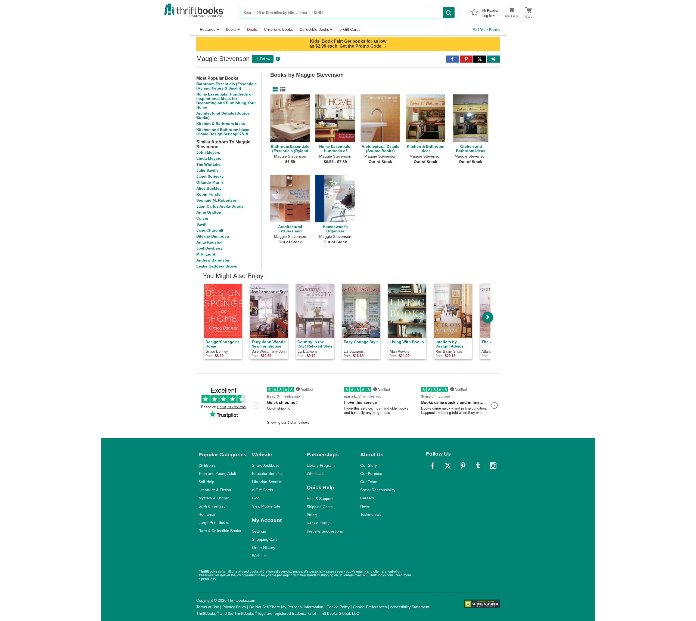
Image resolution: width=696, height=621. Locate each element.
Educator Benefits (267, 473)
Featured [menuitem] (208, 29)
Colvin (202, 218)
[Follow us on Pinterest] (463, 465)
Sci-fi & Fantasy (211, 506)
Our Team (368, 481)
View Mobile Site (266, 506)
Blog (256, 498)
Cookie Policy (338, 607)
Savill (201, 224)
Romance (206, 514)
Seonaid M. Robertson (217, 200)
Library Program (321, 465)
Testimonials (370, 514)
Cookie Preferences (370, 607)
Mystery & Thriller (213, 498)
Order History (263, 547)
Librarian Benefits (267, 481)
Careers (367, 498)
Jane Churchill (209, 230)
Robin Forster (209, 194)
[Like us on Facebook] (432, 465)
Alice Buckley (209, 188)
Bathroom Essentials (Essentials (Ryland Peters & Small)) (226, 86)
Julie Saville (207, 170)
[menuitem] (490, 11)
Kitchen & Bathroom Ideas (220, 123)
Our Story (368, 465)
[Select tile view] (281, 89)
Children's (207, 465)
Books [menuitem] (231, 29)
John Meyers (208, 152)
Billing (312, 515)
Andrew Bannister (212, 260)
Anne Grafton (208, 212)
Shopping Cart (264, 539)
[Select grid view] (274, 89)
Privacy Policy (234, 607)
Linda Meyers (208, 158)
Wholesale (316, 473)
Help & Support (320, 498)
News (365, 506)
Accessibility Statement (409, 607)
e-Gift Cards (262, 490)
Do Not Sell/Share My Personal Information (286, 607)
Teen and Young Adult (217, 473)
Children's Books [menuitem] (278, 29)
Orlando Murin (209, 182)
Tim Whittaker (209, 164)
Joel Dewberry (209, 248)
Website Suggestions (325, 531)
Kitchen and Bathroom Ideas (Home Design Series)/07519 (222, 131)
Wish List (260, 556)
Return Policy (318, 523)
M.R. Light (205, 254)
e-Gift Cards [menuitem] (350, 29)
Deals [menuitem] (252, 29)
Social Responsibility (377, 490)
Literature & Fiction (214, 490)
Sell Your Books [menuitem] (486, 29)
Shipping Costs (320, 507)
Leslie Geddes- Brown (216, 266)
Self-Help (206, 481)
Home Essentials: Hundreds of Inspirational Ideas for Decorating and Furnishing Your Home (226, 100)
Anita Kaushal (209, 242)
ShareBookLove (265, 465)
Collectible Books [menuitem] (314, 29)
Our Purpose (371, 473)
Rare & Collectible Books (219, 530)
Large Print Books (213, 522)
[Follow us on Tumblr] (477, 465)
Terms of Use (207, 607)
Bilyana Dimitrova (212, 236)
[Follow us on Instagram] (493, 465)
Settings (259, 531)
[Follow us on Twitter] (447, 465)
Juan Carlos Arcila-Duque (220, 206)
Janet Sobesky (210, 176)
